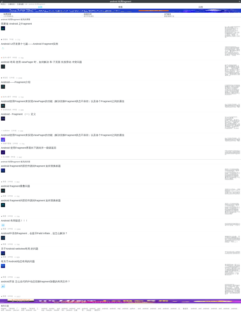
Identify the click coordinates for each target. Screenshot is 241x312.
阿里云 (3, 4)
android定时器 (174, 308)
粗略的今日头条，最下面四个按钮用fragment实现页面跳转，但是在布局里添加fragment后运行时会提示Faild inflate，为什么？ (232, 239)
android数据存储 (200, 308)
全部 (40, 7)
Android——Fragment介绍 (15, 82)
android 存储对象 (99, 308)
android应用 (65, 308)
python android (134, 308)
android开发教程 (79, 308)
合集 (75, 310)
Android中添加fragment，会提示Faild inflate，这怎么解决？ (34, 233)
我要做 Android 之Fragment (16, 23)
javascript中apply (70, 310)
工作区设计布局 (39, 308)
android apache (93, 308)
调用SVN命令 (98, 310)
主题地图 (20, 4)
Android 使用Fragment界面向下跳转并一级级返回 (28, 147)
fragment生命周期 (5, 308)
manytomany (50, 310)
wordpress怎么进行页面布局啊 (53, 308)
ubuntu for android (9, 310)
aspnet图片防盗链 (43, 310)
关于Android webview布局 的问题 (19, 248)
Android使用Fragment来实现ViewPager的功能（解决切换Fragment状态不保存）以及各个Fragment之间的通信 (62, 101)
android (44, 308)
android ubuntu (86, 308)
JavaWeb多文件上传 (58, 310)
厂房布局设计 (18, 308)
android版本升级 (146, 308)
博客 (120, 7)
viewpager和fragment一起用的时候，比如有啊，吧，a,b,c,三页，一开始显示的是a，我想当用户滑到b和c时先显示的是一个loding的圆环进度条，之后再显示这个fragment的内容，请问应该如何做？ (232, 289)
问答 (201, 7)
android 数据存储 (194, 308)
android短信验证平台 (235, 308)
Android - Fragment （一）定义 (18, 114)
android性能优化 (215, 308)
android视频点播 (227, 308)
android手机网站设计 (23, 310)
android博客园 (140, 308)
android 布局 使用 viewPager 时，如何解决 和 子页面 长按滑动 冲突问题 (41, 62)
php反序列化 (90, 310)
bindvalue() (64, 310)
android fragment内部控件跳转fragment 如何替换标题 (31, 166)
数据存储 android (187, 308)
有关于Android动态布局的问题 (18, 261)
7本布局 (12, 308)
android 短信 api (207, 308)
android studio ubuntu (3, 310)
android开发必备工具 (221, 308)
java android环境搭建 (17, 310)
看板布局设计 (25, 308)
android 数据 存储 (113, 308)
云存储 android (180, 308)
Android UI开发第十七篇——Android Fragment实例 (29, 43)
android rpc (126, 308)
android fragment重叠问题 (15, 186)
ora (35, 310)
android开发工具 (166, 308)
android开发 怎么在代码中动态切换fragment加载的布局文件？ (35, 281)
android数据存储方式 (30, 310)
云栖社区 (11, 4)
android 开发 (59, 308)
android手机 (73, 308)
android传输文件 (154, 308)
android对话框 (160, 308)
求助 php (84, 310)
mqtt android (120, 308)
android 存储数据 (106, 308)
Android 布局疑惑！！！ (14, 220)
